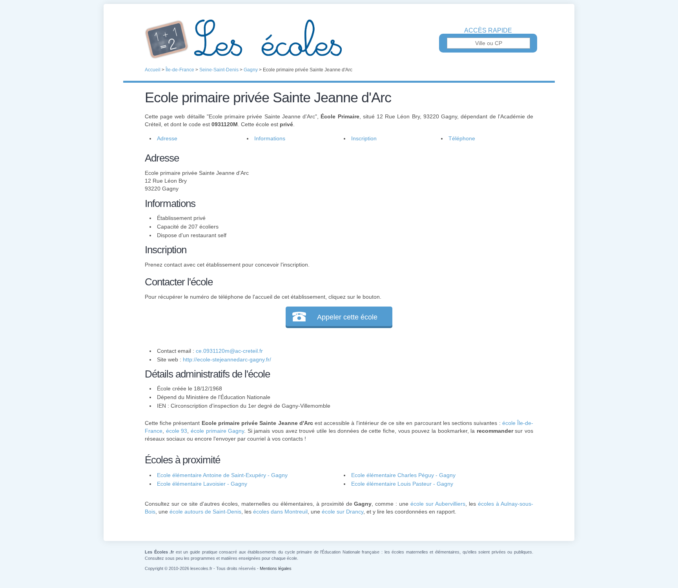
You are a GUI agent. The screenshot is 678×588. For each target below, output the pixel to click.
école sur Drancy (342, 511)
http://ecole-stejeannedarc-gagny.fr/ (227, 359)
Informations (269, 138)
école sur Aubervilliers (437, 504)
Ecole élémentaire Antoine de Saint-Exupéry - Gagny (222, 475)
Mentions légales (276, 568)
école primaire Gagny (217, 431)
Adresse (167, 138)
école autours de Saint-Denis (205, 511)
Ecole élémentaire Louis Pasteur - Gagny (402, 484)
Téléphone (461, 138)
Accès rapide (488, 30)
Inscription (364, 138)
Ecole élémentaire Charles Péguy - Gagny (403, 475)
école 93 (177, 431)
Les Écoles (339, 39)
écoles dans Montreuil (280, 511)
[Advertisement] (432, 205)
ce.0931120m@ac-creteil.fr (229, 351)
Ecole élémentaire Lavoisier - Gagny (202, 484)
